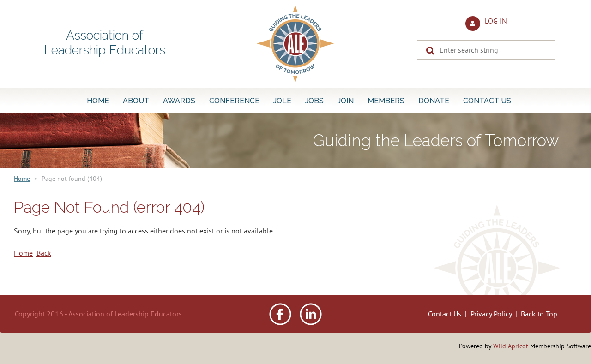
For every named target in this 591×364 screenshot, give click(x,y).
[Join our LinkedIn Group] (311, 322)
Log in (496, 20)
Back (43, 252)
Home (22, 178)
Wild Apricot (510, 346)
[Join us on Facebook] (280, 322)
